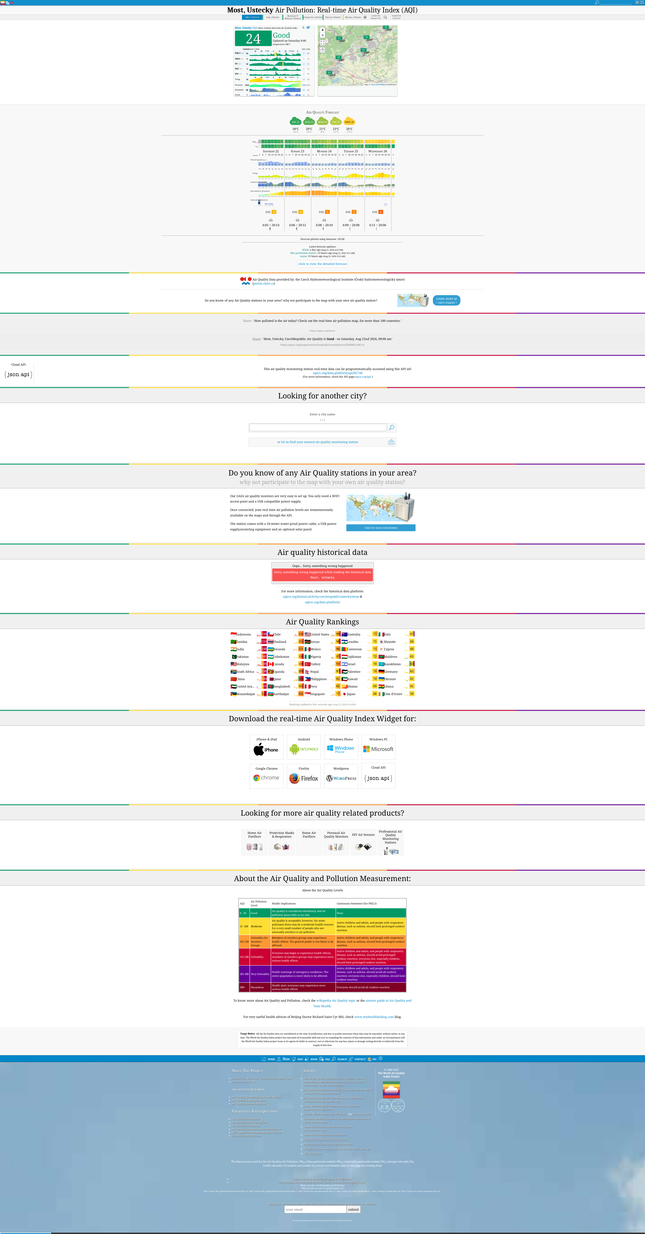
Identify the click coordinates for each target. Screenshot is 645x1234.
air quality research (248, 1089)
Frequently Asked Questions (255, 1111)
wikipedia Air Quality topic (336, 1000)
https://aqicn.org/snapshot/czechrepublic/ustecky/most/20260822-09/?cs (322, 344)
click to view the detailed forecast (322, 264)
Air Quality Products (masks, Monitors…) (256, 1129)
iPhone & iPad (266, 739)
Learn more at (446, 300)
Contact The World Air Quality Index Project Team (262, 1078)
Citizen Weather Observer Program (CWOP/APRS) (321, 1178)
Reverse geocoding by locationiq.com (326, 1139)
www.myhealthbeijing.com (374, 1017)
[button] (339, 40)
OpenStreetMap (378, 84)
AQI (246, 27)
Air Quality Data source (246, 1119)
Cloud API (378, 767)
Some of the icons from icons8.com (325, 1134)
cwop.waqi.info (361, 1113)
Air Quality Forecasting (246, 1125)
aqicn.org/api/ (363, 376)
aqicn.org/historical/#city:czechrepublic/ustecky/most (321, 597)
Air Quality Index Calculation (249, 1122)
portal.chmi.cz (263, 283)
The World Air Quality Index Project (391, 1074)
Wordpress (341, 768)
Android (304, 739)
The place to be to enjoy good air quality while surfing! (337, 1148)
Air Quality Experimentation (249, 1100)
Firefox (304, 768)
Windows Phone (341, 739)
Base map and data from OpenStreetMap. (328, 1144)
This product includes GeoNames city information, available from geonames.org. (334, 1099)
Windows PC (378, 739)
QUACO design (312, 1153)
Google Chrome (267, 768)
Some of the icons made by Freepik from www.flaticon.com (328, 1128)
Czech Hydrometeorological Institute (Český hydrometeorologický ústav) (322, 1182)
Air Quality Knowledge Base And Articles (256, 1097)
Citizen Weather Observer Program (325, 1113)
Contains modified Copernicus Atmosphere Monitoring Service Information (337, 1120)
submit (353, 1209)
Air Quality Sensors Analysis (249, 1103)
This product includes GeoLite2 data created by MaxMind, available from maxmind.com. (338, 1091)
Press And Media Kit (244, 1081)
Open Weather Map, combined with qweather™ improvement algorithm (332, 1107)
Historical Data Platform (246, 1135)
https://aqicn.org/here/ (322, 330)
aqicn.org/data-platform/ (322, 602)
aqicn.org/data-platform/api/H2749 (337, 373)
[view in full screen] (308, 28)
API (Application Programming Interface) (256, 1132)
